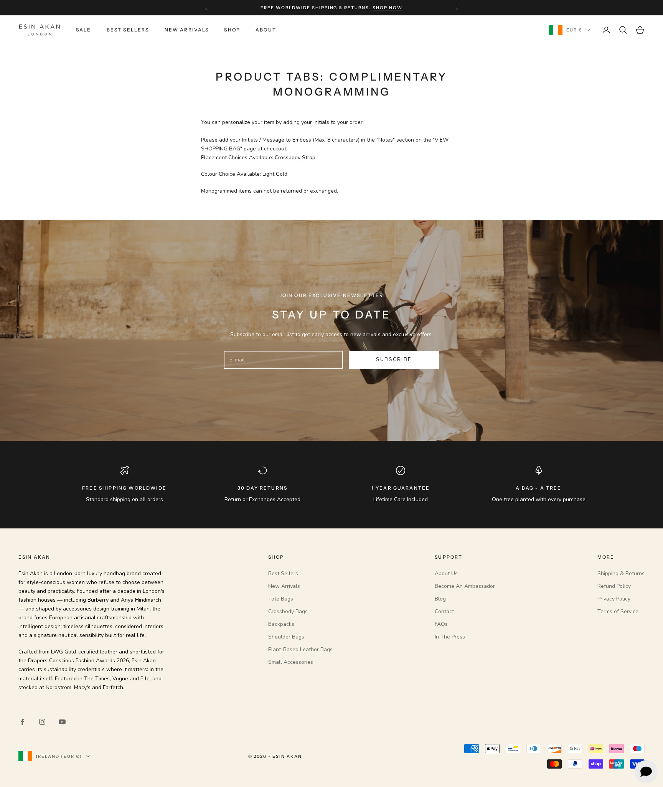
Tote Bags (280, 598)
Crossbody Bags (288, 611)
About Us (446, 573)
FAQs (441, 624)
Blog (440, 598)
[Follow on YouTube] (62, 722)
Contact (444, 611)
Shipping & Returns (621, 573)
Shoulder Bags (286, 636)
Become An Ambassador (465, 586)
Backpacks (281, 624)
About (266, 30)
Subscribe (393, 359)
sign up (378, 7)
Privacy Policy (613, 598)
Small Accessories (290, 662)
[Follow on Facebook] (22, 722)
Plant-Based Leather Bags (300, 649)
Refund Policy (614, 586)
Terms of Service (617, 611)
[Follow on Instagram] (42, 722)
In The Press (450, 636)
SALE (83, 30)
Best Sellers (128, 30)
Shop (232, 30)
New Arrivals (187, 30)
